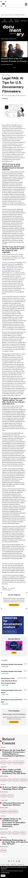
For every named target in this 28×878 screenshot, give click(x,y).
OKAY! (3, 875)
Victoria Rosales (20, 95)
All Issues (11, 21)
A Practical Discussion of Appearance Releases (13, 804)
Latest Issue (17, 21)
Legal (9, 762)
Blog (7, 864)
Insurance (10, 795)
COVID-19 (23, 832)
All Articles (4, 21)
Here (14, 652)
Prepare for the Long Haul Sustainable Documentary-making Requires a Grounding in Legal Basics (13, 753)
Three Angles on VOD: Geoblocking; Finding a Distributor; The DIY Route (14, 771)
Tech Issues (15, 779)
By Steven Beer (4, 758)
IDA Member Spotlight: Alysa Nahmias (12, 664)
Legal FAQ (4, 588)
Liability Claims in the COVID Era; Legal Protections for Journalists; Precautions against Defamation (13, 822)
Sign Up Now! (14, 605)
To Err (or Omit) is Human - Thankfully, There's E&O (14, 788)
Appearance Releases (12, 811)
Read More (5, 666)
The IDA (3, 864)
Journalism (15, 832)
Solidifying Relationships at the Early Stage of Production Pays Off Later (15, 842)
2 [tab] (15, 67)
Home (2, 14)
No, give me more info (5, 872)
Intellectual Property (6, 589)
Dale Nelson (8, 95)
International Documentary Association (3, 3)
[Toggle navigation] (26, 3)
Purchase (24, 21)
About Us (13, 864)
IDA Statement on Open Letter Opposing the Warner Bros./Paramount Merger (9, 681)
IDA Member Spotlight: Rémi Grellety (11, 671)
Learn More (14, 722)
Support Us (21, 864)
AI (8, 588)
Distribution (23, 779)
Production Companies (18, 762)
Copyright (12, 588)
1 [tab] (13, 67)
